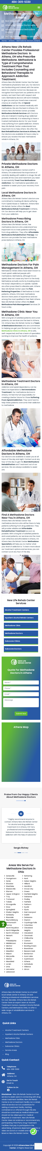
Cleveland (28, 933)
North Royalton (12, 927)
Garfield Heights (31, 894)
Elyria (26, 909)
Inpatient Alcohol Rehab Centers (19, 617)
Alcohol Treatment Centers (17, 610)
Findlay (27, 899)
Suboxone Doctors (13, 649)
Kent (26, 878)
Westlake (10, 886)
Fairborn (27, 904)
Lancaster (10, 969)
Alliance (27, 966)
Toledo (9, 902)
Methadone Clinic (12, 625)
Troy (8, 896)
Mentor (9, 946)
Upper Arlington (13, 894)
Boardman (28, 948)
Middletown (11, 943)
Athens (12, 40)
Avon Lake (28, 956)
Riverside (10, 917)
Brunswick (28, 943)
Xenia (8, 881)
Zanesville (10, 876)
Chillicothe (28, 938)
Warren (9, 891)
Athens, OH (11, 1076)
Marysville (10, 956)
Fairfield (27, 902)
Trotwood (10, 899)
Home (4, 40)
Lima (8, 966)
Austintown (29, 959)
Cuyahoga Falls (30, 922)
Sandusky (10, 915)
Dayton (27, 920)
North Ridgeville (12, 930)
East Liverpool (30, 912)
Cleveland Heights (28, 929)
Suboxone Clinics (12, 641)
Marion (9, 959)
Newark (9, 935)
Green (27, 891)
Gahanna (28, 896)
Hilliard (27, 883)
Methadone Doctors (14, 633)
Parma (9, 925)
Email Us (10, 1083)
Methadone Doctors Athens (28, 40)
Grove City (28, 889)
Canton (27, 940)
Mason (9, 953)
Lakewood (10, 972)
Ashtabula (28, 964)
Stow (8, 907)
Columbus (28, 925)
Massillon (10, 951)
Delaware (28, 917)
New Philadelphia (11, 939)
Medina (9, 948)
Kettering (28, 876)
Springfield (10, 909)
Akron (26, 969)
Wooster (9, 883)
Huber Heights (30, 881)
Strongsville (11, 904)
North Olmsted (12, 933)
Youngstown (11, 878)
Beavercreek (29, 951)
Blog (7, 1054)
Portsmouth (11, 922)
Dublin (26, 915)
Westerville (11, 889)
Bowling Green (30, 946)
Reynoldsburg (12, 920)
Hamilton (28, 886)
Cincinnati (28, 935)
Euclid (26, 907)
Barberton (28, 953)
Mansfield (10, 961)
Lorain (8, 964)
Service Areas (11, 1050)
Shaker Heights (12, 912)
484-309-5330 (13, 1069)
